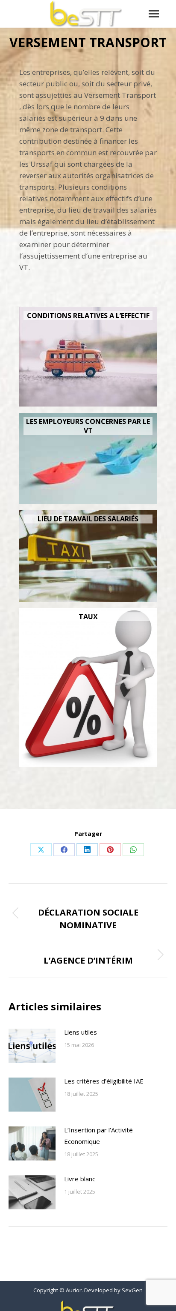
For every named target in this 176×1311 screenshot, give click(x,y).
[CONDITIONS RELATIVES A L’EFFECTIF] (88, 357)
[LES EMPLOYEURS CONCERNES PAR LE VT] (88, 458)
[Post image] (32, 1046)
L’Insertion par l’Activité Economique (98, 1136)
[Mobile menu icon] (153, 14)
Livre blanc (79, 1178)
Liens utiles (80, 1032)
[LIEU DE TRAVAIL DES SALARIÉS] (88, 556)
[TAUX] (88, 687)
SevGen (132, 1290)
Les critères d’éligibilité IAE (104, 1081)
